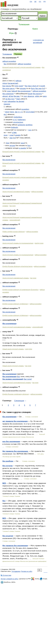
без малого (37, 94)
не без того (9, 99)
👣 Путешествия (6, 575)
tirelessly (14, 127)
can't (6, 101)
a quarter (22, 148)
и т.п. (15, 120)
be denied (20, 101)
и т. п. (20, 112)
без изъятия (7, 536)
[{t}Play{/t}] (18, 57)
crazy (9, 91)
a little (14, 132)
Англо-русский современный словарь (15, 278)
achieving (21, 125)
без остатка (7, 466)
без (5, 64)
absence (30, 96)
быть (33, 88)
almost (5, 96)
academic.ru (9, 4)
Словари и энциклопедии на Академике (21, 9)
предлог (7, 104)
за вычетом (12, 83)
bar (18, 376)
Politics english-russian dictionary (13, 232)
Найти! (42, 16)
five (26, 86)
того (30, 130)
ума (11, 138)
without (20, 64)
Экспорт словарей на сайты (9, 578)
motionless (18, 117)
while (37, 96)
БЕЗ (4, 483)
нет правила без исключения (15, 421)
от (43, 88)
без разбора (7, 461)
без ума (38, 88)
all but (11, 96)
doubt (30, 94)
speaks (18, 135)
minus (4, 83)
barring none (39, 243)
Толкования (24, 24)
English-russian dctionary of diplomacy (15, 304)
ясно (6, 135)
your (25, 96)
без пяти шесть (8, 88)
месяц (8, 86)
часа (22, 143)
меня (7, 112)
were (45, 96)
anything (29, 125)
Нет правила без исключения (15, 546)
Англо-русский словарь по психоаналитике (17, 243)
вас (16, 112)
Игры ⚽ (13, 33)
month (42, 86)
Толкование (7, 54)
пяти (16, 86)
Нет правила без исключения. (15, 451)
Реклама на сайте (26, 571)
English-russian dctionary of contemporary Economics (20, 290)
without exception (9, 61)
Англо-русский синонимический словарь (16, 327)
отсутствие (30, 112)
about (14, 91)
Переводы (13, 29)
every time (28, 349)
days (30, 86)
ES (40, 2)
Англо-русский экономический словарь (16, 191)
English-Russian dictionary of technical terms (17, 266)
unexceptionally (15, 220)
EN (31, 2)
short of (35, 86)
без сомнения (8, 94)
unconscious (18, 122)
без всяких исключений (12, 379)
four (29, 145)
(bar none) (28, 379)
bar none (13, 206)
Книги (35, 29)
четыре (12, 145)
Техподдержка (15, 571)
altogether (12, 101)
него (12, 112)
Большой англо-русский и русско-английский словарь (21, 67)
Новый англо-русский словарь (13, 349)
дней (21, 86)
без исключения (24, 91)
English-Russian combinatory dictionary (15, 394)
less (4, 86)
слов (11, 135)
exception (27, 64)
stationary (21, 120)
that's (18, 99)
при (7, 143)
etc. (5, 114)
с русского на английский (38, 41)
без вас (17, 96)
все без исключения (11, 441)
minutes (23, 88)
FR (44, 2)
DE (35, 2)
